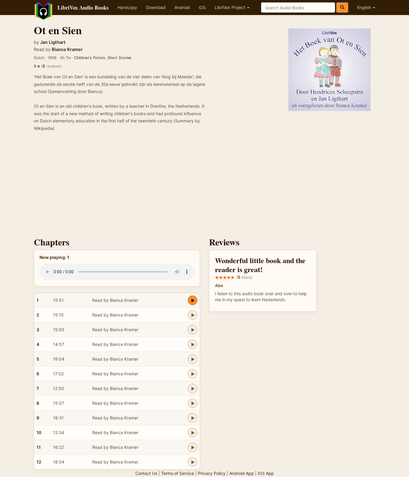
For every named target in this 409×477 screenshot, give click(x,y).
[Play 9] (192, 418)
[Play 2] (192, 315)
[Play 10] (192, 432)
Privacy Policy (211, 473)
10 (39, 432)
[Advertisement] (204, 186)
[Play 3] (192, 329)
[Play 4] (192, 344)
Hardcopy (127, 7)
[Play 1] (192, 300)
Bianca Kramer (67, 49)
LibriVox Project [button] (230, 7)
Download (156, 7)
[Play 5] (192, 359)
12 (39, 461)
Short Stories (119, 58)
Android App (241, 473)
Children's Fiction (89, 58)
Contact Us (146, 473)
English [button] (364, 7)
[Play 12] (192, 462)
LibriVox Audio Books (83, 7)
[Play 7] (192, 388)
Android (182, 7)
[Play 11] (192, 447)
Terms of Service (177, 473)
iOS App (266, 473)
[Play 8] (192, 403)
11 (39, 447)
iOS (202, 7)
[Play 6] (192, 374)
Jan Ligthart (53, 42)
